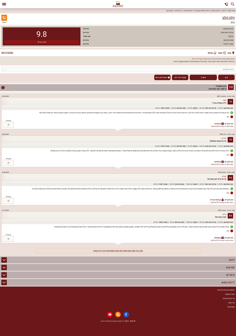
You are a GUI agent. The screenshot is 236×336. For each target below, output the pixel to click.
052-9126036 (7, 53)
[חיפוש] (232, 4)
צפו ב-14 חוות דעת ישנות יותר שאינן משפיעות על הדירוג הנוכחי (118, 250)
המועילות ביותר (161, 77)
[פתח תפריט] (4, 4)
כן (8, 124)
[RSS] (118, 314)
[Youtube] (110, 314)
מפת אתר (231, 306)
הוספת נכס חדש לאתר (226, 290)
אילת (233, 22)
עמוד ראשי (231, 11)
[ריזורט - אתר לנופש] (118, 4)
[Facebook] (126, 314)
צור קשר (231, 302)
